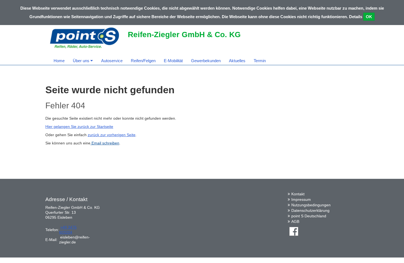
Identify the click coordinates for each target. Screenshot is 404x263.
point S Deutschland (308, 216)
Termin (260, 60)
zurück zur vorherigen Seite (111, 135)
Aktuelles (237, 60)
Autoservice (112, 60)
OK (369, 16)
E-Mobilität (173, 60)
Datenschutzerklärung (310, 210)
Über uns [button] (81, 60)
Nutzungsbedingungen (311, 205)
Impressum (301, 199)
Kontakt (298, 194)
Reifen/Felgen (143, 60)
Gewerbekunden (206, 60)
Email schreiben (104, 143)
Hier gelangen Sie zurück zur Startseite (79, 126)
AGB (295, 221)
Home (59, 60)
